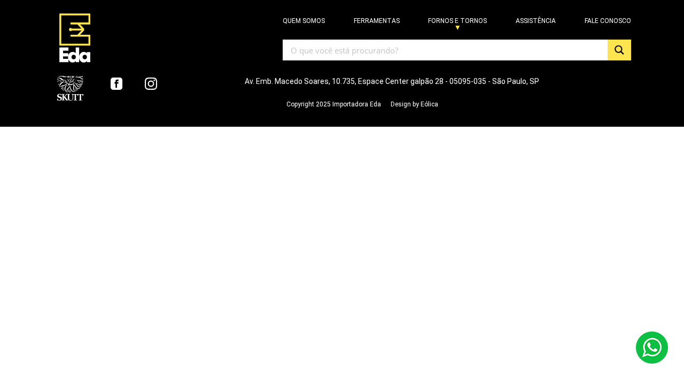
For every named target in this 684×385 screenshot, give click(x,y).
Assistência (536, 21)
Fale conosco (608, 21)
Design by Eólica (414, 104)
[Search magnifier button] (619, 50)
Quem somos (304, 21)
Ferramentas (377, 21)
